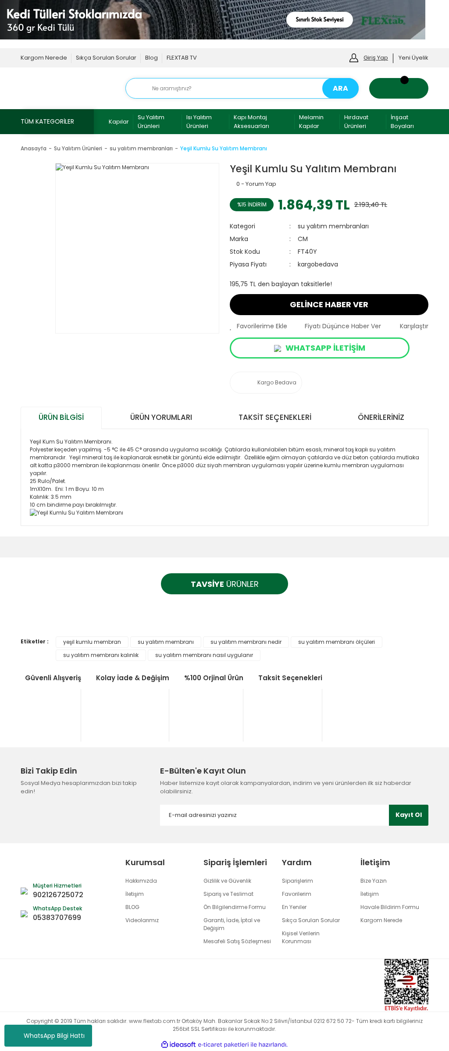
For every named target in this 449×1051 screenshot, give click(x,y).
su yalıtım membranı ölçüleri (336, 642)
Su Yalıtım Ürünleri (151, 121)
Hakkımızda (141, 880)
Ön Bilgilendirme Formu (234, 907)
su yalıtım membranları (333, 226)
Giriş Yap (375, 57)
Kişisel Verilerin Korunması (301, 937)
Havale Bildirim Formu (389, 907)
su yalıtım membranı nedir (246, 642)
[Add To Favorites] (258, 326)
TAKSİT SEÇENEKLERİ (275, 417)
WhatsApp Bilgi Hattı (54, 1035)
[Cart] (398, 88)
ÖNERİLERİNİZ (381, 417)
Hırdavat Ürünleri (356, 121)
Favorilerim (296, 894)
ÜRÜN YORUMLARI (161, 417)
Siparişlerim (297, 880)
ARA (340, 88)
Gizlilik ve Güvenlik (227, 880)
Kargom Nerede (44, 57)
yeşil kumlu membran (92, 642)
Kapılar (119, 121)
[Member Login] (353, 57)
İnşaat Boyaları (402, 121)
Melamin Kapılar (311, 121)
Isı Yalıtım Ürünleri (199, 121)
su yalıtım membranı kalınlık (101, 655)
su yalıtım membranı (166, 642)
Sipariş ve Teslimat (228, 894)
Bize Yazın (373, 880)
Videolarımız (142, 920)
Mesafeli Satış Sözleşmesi (237, 941)
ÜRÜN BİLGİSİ (61, 417)
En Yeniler (294, 907)
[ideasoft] (178, 1044)
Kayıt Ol (409, 814)
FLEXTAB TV (182, 57)
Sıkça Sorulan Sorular (106, 57)
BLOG (132, 907)
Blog (151, 57)
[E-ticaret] (223, 1045)
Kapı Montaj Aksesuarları (251, 121)
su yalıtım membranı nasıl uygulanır (204, 655)
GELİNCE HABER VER (329, 304)
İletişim (134, 894)
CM (303, 238)
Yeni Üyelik (413, 57)
